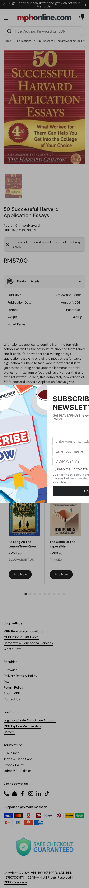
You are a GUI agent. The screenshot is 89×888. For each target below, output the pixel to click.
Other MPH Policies (18, 771)
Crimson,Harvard (27, 225)
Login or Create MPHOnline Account (30, 720)
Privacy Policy (14, 765)
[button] (80, 18)
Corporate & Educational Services (28, 643)
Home (7, 41)
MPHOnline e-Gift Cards (21, 637)
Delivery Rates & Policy (20, 676)
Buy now (20, 574)
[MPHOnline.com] (44, 18)
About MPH (12, 693)
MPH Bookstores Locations (23, 631)
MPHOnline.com (15, 882)
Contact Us (12, 699)
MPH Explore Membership (22, 726)
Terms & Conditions (18, 759)
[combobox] (44, 31)
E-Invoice (10, 670)
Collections (24, 41)
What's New (12, 649)
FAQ (6, 682)
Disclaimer (11, 753)
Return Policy (13, 687)
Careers (9, 732)
